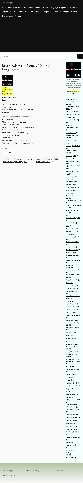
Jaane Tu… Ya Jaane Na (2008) (73, 297)
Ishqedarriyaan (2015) (72, 292)
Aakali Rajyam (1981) (73, 112)
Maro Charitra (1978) (72, 329)
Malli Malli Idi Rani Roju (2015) (72, 324)
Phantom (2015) (72, 374)
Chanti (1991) (71, 193)
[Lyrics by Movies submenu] (76, 7)
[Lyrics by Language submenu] (59, 7)
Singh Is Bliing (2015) (72, 411)
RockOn (69, 392)
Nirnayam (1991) (72, 344)
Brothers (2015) (72, 184)
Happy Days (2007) (73, 280)
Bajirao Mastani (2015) (73, 162)
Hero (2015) (71, 283)
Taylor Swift (71, 426)
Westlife (70, 450)
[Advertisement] (41, 35)
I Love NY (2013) (72, 288)
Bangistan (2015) (72, 171)
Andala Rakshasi (72, 133)
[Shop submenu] (39, 7)
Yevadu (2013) (71, 458)
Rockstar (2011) (72, 394)
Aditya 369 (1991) (72, 117)
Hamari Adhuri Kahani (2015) (72, 276)
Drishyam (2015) (72, 229)
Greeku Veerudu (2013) (73, 261)
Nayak (69, 341)
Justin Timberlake (73, 304)
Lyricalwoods (7, 3)
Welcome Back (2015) (72, 446)
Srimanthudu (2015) (73, 417)
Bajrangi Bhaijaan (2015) (73, 167)
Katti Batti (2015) (72, 310)
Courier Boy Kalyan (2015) (72, 211)
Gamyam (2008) (72, 247)
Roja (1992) (70, 397)
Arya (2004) (71, 140)
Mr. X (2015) (71, 338)
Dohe (68, 226)
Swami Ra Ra (71, 423)
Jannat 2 (69, 301)
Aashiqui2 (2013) (72, 114)
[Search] (80, 56)
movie (69, 335)
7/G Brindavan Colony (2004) (72, 108)
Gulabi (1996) (71, 265)
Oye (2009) (70, 367)
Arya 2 (69, 143)
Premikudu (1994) (72, 383)
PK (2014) (70, 380)
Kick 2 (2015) (71, 312)
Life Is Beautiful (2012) (73, 316)
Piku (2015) (70, 377)
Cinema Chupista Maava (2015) (73, 207)
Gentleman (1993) (72, 253)
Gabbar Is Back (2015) (72, 243)
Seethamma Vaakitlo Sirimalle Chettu (72, 406)
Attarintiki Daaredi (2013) (71, 152)
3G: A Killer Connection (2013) (73, 103)
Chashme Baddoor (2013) (71, 197)
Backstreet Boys (72, 159)
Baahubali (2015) (72, 156)
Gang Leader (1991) (73, 250)
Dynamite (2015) (72, 231)
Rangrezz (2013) (72, 389)
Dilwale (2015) (71, 223)
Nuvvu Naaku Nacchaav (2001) (73, 348)
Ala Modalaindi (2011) (72, 121)
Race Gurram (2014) (73, 386)
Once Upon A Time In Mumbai (72, 356)
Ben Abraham (71, 177)
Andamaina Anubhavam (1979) (73, 136)
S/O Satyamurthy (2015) (73, 401)
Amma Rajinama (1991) (72, 129)
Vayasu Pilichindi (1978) (73, 438)
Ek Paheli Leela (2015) (72, 238)
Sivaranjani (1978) (72, 414)
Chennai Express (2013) (73, 202)
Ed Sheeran (71, 234)
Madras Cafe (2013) (73, 320)
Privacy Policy (33, 471)
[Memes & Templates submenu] (52, 11)
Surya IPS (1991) (72, 420)
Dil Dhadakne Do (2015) (73, 219)
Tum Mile (70, 435)
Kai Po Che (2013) (72, 307)
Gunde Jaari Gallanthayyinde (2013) (73, 270)
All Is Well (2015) (72, 125)
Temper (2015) (71, 429)
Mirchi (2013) (71, 333)
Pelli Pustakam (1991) (72, 370)
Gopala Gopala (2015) (72, 256)
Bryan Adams (9, 153)
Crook (69, 215)
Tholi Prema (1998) (73, 432)
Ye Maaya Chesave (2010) (72, 454)
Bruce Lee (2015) (72, 187)
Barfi (68, 174)
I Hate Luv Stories (72, 286)
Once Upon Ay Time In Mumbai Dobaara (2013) (73, 361)
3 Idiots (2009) (71, 99)
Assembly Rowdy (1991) (73, 147)
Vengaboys (70, 442)
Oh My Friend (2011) (73, 352)
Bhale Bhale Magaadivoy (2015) (73, 181)
